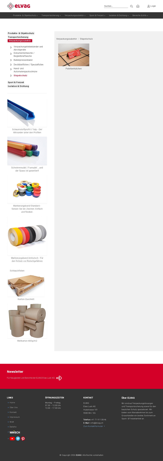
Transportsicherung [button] (18, 37)
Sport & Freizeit (96, 15)
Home (12, 402)
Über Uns (14, 407)
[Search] (130, 6)
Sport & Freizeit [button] (16, 82)
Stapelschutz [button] (20, 75)
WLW (12, 422)
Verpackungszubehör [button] (20, 40)
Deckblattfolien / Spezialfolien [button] (28, 64)
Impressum (15, 417)
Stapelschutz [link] (86, 39)
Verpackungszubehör (74, 15)
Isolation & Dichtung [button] (18, 86)
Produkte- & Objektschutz (24, 15)
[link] (73, 58)
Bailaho (13, 427)
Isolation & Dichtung (118, 15)
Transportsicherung (50, 15)
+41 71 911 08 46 (98, 420)
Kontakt (13, 412)
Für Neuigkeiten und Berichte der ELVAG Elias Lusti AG (31, 378)
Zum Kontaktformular (93, 426)
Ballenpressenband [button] (23, 60)
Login (153, 6)
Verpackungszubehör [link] (66, 39)
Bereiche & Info (139, 15)
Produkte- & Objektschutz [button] (21, 33)
